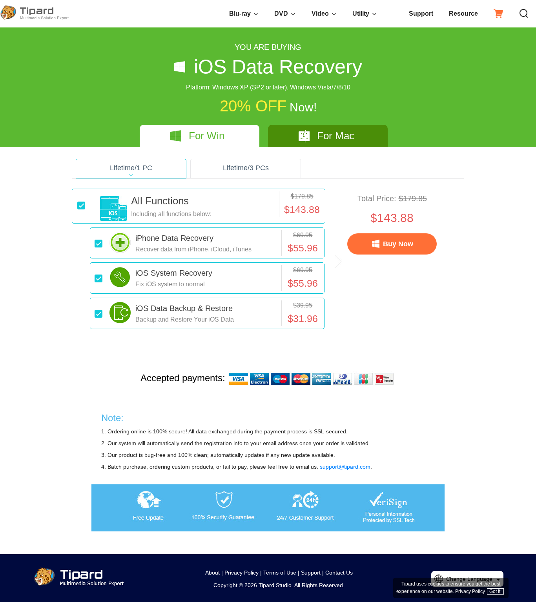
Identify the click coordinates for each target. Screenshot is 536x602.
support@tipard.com (345, 467)
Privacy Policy (241, 572)
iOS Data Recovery (278, 67)
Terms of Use (279, 572)
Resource (463, 13)
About (212, 572)
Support (421, 13)
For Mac (335, 136)
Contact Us (339, 572)
